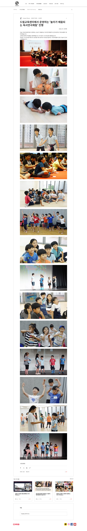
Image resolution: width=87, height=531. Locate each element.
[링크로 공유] (30, 467)
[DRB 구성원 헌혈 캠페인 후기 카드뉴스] (23, 486)
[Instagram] (68, 524)
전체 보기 (71, 478)
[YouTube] (75, 524)
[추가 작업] (66, 18)
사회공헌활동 (22, 9)
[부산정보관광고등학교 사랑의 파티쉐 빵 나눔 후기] (43, 486)
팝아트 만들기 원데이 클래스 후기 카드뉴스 (63, 494)
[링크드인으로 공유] (26, 467)
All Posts (15, 9)
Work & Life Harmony (31, 9)
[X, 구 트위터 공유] (23, 467)
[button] (71, 9)
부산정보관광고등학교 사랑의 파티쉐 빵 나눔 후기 (43, 494)
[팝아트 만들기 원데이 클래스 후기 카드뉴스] (64, 486)
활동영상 (40, 9)
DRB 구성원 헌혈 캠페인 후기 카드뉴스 (22, 494)
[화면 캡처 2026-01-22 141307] (65, 524)
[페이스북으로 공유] (20, 467)
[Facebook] (72, 524)
